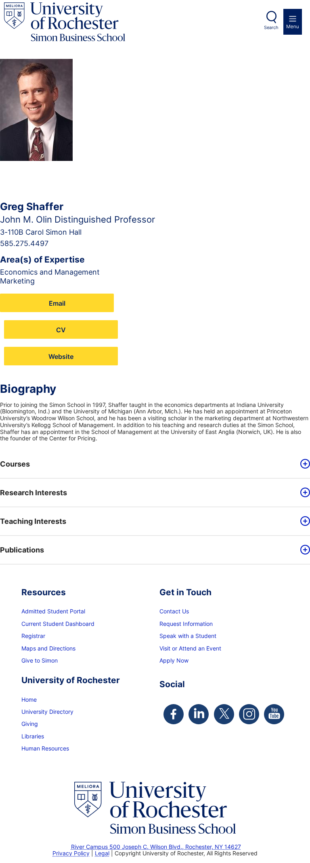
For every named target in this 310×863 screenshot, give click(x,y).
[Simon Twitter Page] (224, 714)
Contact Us (174, 611)
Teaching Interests (33, 521)
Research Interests (33, 493)
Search (271, 27)
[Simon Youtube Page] (274, 714)
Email (57, 303)
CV (61, 329)
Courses (15, 464)
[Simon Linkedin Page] (199, 714)
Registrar (33, 636)
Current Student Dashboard (57, 623)
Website (60, 356)
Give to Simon (39, 660)
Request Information (186, 623)
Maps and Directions (48, 648)
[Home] (64, 22)
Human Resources (45, 748)
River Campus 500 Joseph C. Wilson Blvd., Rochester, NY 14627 (156, 846)
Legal (102, 853)
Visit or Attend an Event (190, 648)
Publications (22, 550)
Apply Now (174, 660)
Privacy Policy (71, 853)
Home (29, 699)
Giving (29, 724)
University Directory (47, 711)
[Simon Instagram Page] (249, 714)
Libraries (32, 736)
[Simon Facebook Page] (173, 714)
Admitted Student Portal (53, 611)
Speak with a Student (187, 636)
